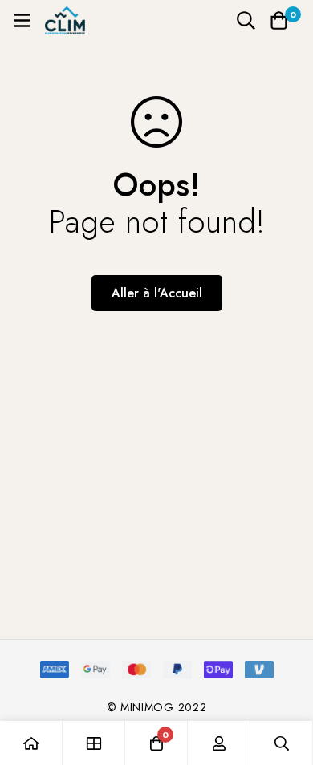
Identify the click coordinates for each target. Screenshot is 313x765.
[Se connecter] (219, 743)
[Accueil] (31, 743)
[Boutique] (94, 743)
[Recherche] (246, 20)
